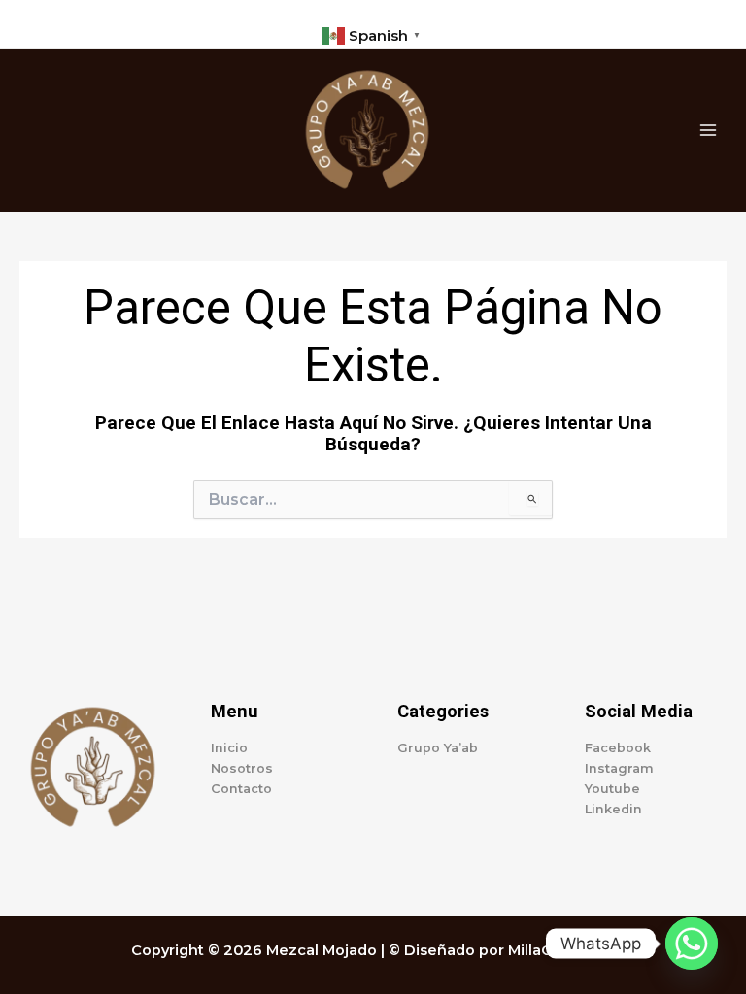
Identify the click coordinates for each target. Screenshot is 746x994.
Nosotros (242, 768)
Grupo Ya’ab (437, 748)
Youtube (612, 788)
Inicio (229, 748)
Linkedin (613, 809)
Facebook (618, 748)
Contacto (241, 788)
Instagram (619, 768)
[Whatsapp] (691, 943)
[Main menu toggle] (708, 130)
